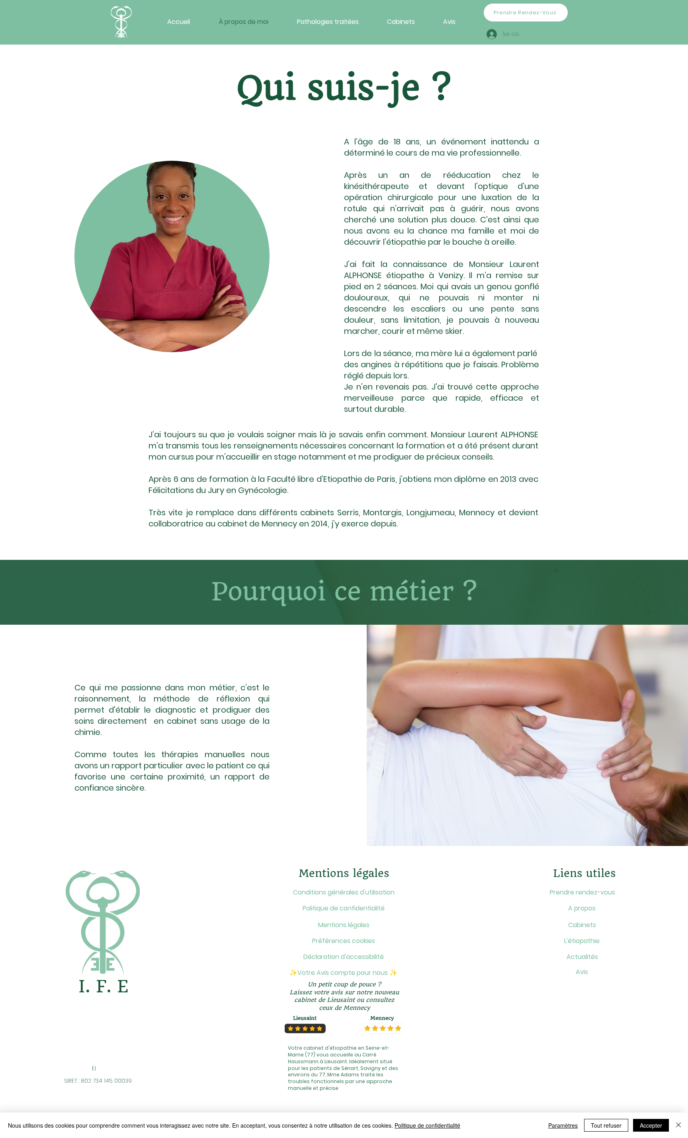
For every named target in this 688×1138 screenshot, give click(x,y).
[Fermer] (678, 1125)
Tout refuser (606, 1125)
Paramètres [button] (563, 1125)
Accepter (651, 1125)
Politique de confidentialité (427, 1125)
